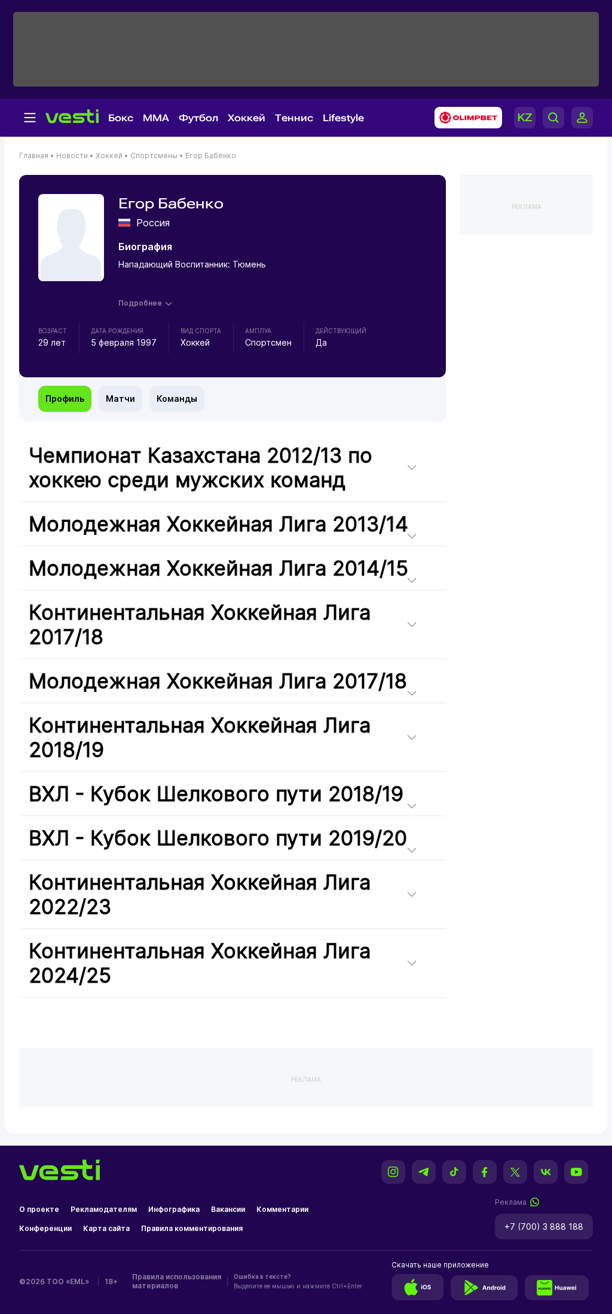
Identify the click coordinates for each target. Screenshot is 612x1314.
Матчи (120, 398)
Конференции (45, 1228)
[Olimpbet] (464, 117)
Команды (177, 398)
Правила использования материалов (176, 1281)
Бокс (120, 118)
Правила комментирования (192, 1228)
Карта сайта (106, 1228)
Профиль (64, 398)
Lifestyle (343, 118)
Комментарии (282, 1209)
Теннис (294, 118)
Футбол (198, 118)
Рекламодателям (104, 1209)
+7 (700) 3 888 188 (543, 1226)
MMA (156, 118)
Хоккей (246, 118)
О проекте (39, 1209)
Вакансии (228, 1209)
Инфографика (174, 1209)
